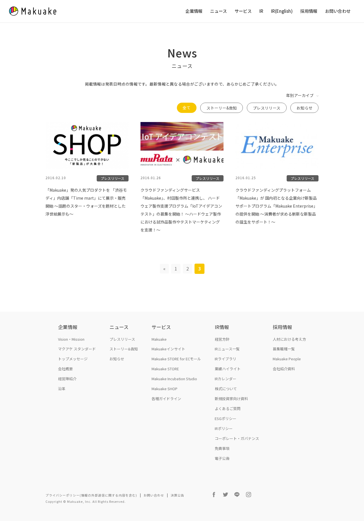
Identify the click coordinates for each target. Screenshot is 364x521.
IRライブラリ (225, 358)
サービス (243, 11)
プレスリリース (266, 108)
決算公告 (177, 495)
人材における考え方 (289, 339)
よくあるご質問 (228, 408)
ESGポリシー (225, 418)
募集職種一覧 (284, 349)
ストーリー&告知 (221, 108)
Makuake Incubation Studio (174, 378)
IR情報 (222, 326)
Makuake (159, 339)
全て (187, 107)
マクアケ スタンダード (77, 349)
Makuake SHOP (164, 388)
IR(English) (282, 11)
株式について (226, 388)
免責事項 (222, 448)
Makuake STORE (165, 368)
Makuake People (287, 358)
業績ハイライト (228, 368)
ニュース (218, 11)
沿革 (61, 388)
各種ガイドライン (166, 398)
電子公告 (222, 458)
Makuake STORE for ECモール (176, 358)
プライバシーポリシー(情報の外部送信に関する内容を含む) (91, 495)
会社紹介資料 (284, 368)
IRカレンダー (225, 378)
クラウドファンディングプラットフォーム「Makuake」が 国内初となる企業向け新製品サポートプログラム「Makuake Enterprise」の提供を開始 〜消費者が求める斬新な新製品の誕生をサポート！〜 (276, 206)
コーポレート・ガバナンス (237, 438)
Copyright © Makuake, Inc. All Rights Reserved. (86, 501)
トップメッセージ (73, 358)
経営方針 (222, 339)
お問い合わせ (338, 11)
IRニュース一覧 (227, 349)
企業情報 (193, 11)
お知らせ (305, 108)
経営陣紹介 (67, 378)
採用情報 (308, 11)
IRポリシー (224, 428)
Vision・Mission (71, 339)
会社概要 (65, 368)
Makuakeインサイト (168, 349)
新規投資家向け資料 (231, 398)
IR (261, 11)
